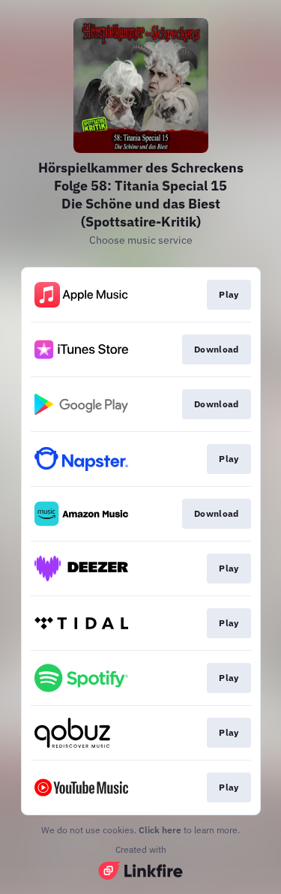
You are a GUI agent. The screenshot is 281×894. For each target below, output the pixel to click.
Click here (160, 830)
